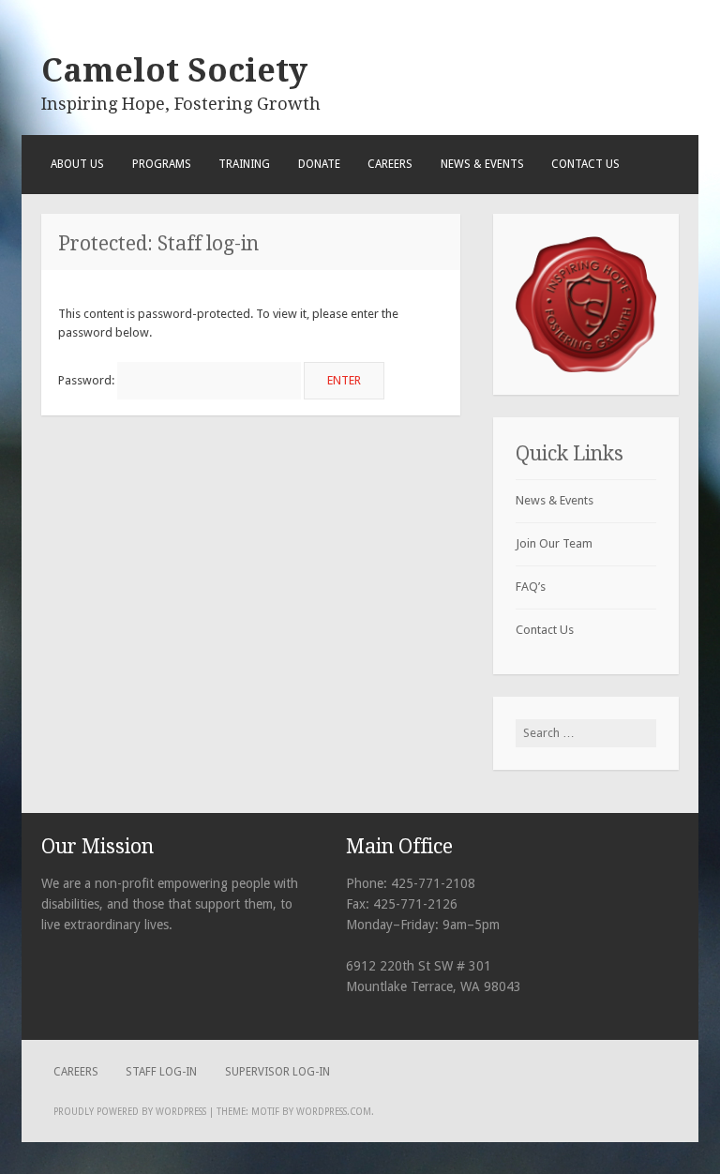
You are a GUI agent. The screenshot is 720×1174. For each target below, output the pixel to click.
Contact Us (585, 164)
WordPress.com (333, 1111)
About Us (77, 164)
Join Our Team (554, 543)
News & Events (482, 164)
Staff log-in (161, 1071)
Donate (319, 164)
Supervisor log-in (277, 1071)
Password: (87, 380)
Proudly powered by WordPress (129, 1111)
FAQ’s (531, 586)
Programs (161, 164)
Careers (390, 164)
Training (244, 164)
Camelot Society (174, 70)
